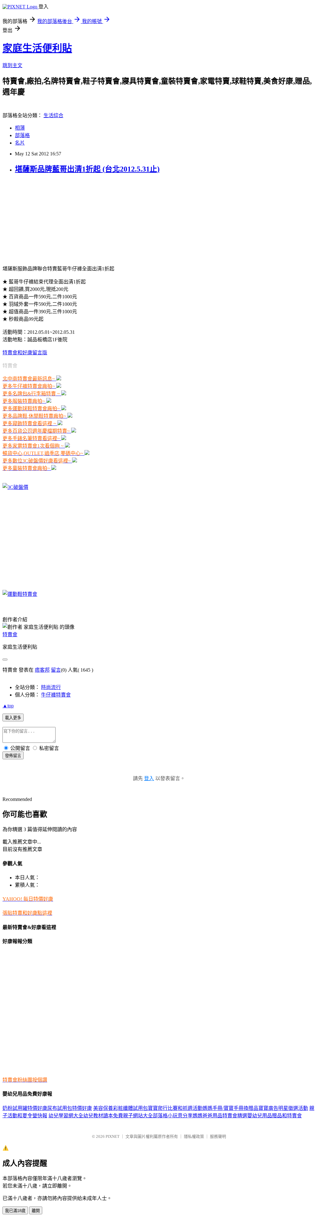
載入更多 (13, 717)
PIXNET (113, 1136)
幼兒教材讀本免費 (103, 1115)
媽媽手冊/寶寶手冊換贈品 (230, 1108)
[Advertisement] (49, 219)
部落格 (22, 135)
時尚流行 (51, 687)
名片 (20, 142)
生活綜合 (53, 115)
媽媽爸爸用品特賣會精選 (220, 1115)
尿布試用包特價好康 (69, 1108)
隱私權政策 (194, 1136)
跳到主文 (12, 65)
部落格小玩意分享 (173, 1115)
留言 (56, 670)
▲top (8, 705)
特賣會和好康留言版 (24, 352)
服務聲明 (218, 1136)
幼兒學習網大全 (65, 1115)
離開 (36, 1210)
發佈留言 (13, 755)
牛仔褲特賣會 (56, 694)
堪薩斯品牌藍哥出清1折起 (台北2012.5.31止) (87, 169)
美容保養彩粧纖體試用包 (120, 1108)
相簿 (20, 128)
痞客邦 (42, 670)
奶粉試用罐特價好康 (24, 1108)
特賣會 (9, 634)
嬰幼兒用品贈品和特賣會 (274, 1115)
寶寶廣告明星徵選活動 (283, 1108)
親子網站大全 (138, 1115)
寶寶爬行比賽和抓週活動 (175, 1108)
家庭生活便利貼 (37, 48)
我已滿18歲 (15, 1210)
